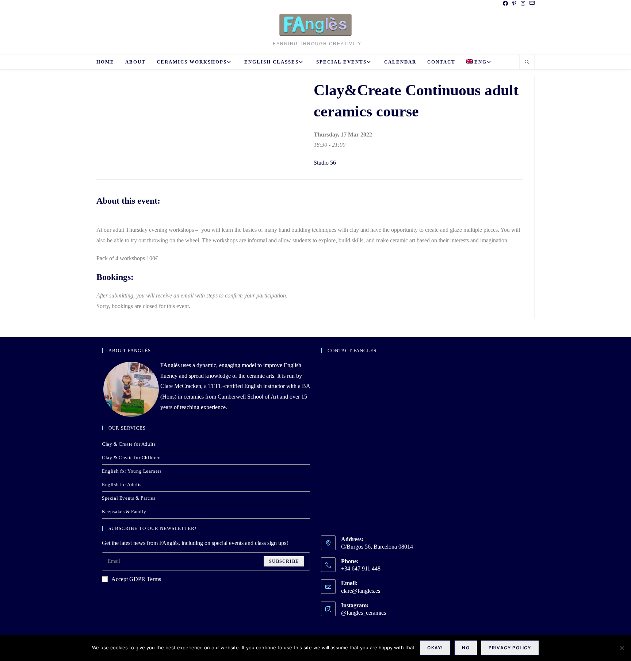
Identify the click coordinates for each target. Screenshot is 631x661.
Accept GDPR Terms (136, 579)
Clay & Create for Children (131, 457)
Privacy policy (510, 647)
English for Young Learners (132, 471)
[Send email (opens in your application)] (531, 3)
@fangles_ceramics (363, 613)
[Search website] (527, 63)
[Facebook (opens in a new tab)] (505, 3)
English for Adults (122, 484)
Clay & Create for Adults (129, 444)
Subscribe (284, 561)
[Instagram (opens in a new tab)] (523, 3)
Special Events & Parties (128, 498)
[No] (622, 648)
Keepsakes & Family (124, 511)
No (465, 647)
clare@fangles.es (360, 591)
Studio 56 (325, 163)
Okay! (435, 647)
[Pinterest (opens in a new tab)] (514, 3)
